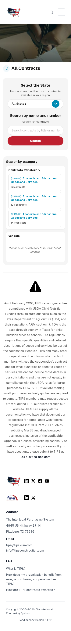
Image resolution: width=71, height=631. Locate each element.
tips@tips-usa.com (19, 545)
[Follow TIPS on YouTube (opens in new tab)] (47, 481)
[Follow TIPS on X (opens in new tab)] (33, 481)
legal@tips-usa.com (35, 457)
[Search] (51, 12)
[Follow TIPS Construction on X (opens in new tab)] (33, 497)
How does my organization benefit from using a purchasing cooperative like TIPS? (34, 579)
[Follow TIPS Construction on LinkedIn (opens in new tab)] (26, 497)
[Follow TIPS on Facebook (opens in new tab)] (40, 481)
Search (35, 141)
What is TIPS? (16, 568)
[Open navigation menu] (61, 12)
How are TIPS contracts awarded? (30, 590)
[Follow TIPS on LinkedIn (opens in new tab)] (26, 481)
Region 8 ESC (43, 620)
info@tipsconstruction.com (25, 550)
